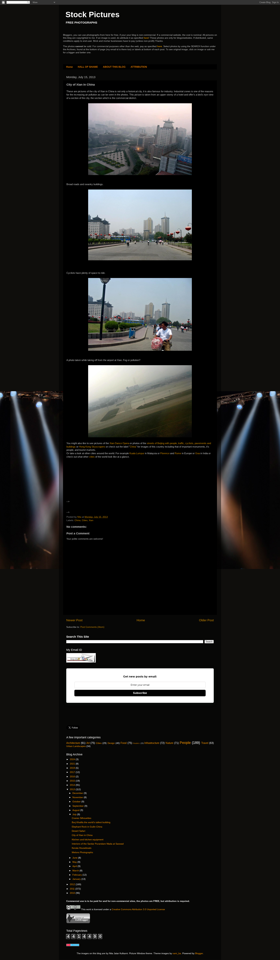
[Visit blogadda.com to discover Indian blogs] (72, 945)
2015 (73, 781)
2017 (73, 772)
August (76, 810)
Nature (169, 742)
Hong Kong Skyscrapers (92, 446)
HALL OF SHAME (88, 66)
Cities (85, 520)
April (75, 866)
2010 (73, 893)
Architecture (73, 742)
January (76, 879)
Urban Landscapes (76, 746)
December (78, 793)
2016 (73, 776)
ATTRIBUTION (139, 66)
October (76, 801)
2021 (73, 764)
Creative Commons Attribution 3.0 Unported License (138, 909)
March (76, 870)
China (133, 446)
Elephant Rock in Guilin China (87, 827)
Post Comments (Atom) (92, 627)
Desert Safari (78, 831)
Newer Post (74, 620)
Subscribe (140, 693)
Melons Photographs (82, 852)
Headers (136, 743)
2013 (73, 789)
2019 (73, 768)
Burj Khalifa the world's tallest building (91, 822)
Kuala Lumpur (136, 453)
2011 (72, 889)
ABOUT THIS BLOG (114, 66)
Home (69, 66)
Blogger (199, 953)
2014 (73, 785)
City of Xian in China (82, 835)
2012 (73, 884)
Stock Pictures (92, 14)
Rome (178, 453)
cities (92, 456)
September (78, 806)
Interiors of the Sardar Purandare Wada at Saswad (98, 844)
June (75, 858)
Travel (204, 742)
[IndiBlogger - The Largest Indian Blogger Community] (78, 922)
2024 (73, 759)
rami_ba (177, 953)
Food (124, 742)
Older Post (206, 620)
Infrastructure (151, 742)
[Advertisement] (94, 482)
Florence (164, 453)
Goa (197, 453)
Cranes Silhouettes (81, 818)
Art (88, 742)
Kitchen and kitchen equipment (87, 839)
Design (111, 743)
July (74, 814)
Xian (91, 520)
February (77, 875)
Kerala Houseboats (81, 848)
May (74, 862)
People (185, 743)
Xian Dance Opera (119, 443)
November (78, 797)
